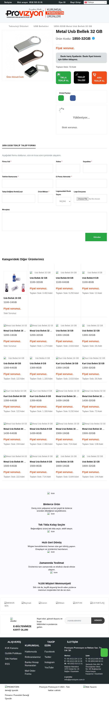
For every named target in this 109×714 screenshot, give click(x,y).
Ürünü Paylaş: (65, 93)
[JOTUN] (63, 603)
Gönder (97, 237)
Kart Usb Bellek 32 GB (93, 363)
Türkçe (90, 2)
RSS (7, 669)
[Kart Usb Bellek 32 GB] (94, 358)
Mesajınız (6, 210)
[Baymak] (11, 603)
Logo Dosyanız (80, 192)
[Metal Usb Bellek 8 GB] (41, 423)
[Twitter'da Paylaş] (85, 98)
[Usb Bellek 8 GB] (94, 272)
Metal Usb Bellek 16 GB (15, 330)
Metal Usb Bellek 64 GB (15, 429)
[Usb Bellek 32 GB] (41, 272)
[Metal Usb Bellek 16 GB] (15, 325)
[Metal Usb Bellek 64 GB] (15, 423)
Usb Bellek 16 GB (12, 298)
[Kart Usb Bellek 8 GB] (41, 391)
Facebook (50, 657)
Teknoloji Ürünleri (19, 26)
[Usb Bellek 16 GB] (15, 282)
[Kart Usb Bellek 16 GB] (67, 358)
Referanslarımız (33, 662)
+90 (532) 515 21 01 (75, 669)
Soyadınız (87, 162)
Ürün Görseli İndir (15, 77)
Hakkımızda (31, 657)
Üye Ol (61, 2)
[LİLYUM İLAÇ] (80, 603)
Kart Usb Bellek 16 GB (67, 363)
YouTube (49, 673)
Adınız (58, 162)
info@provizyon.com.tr (74, 685)
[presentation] (2, 607)
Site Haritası (11, 664)
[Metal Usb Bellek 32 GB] (41, 325)
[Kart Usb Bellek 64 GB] (15, 391)
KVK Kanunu (11, 653)
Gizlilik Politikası (13, 659)
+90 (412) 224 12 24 (74, 664)
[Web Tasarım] (93, 692)
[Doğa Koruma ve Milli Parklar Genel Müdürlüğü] (97, 607)
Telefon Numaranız (9, 177)
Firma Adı (6, 162)
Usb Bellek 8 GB (90, 278)
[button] (106, 14)
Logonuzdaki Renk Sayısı (63, 193)
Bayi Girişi (75, 2)
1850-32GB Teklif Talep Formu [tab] (19, 145)
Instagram (49, 668)
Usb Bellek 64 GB (64, 278)
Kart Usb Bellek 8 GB (40, 396)
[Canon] (29, 603)
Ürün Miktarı (43, 192)
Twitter (48, 662)
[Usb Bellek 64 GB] (67, 272)
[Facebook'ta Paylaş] (73, 98)
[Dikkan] (46, 603)
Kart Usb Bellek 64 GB (15, 396)
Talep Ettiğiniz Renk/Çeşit (12, 192)
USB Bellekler (41, 26)
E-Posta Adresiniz (63, 177)
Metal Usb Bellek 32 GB (41, 330)
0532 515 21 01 (30, 2)
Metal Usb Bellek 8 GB (41, 429)
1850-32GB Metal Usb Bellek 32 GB (73, 26)
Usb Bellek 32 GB (38, 278)
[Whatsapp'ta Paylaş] (61, 98)
